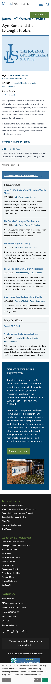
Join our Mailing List (10, 625)
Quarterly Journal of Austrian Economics (18, 513)
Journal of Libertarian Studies (23, 19)
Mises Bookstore (8, 561)
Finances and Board (10, 569)
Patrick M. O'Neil (8, 87)
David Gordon (36, 273)
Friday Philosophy (22, 273)
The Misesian (7, 529)
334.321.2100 (13, 612)
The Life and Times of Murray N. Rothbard (23, 269)
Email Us (5, 621)
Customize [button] (6, 680)
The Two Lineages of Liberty (17, 244)
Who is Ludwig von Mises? (12, 505)
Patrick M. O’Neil (12, 326)
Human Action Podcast (11, 525)
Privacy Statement (9, 581)
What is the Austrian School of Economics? (19, 509)
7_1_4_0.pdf (10, 95)
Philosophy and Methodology (14, 78)
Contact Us (6, 585)
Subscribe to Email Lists (11, 573)
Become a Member (18, 451)
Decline (37, 680)
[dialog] (25, 673)
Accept (45, 680)
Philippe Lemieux (31, 248)
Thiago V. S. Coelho (32, 225)
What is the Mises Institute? (13, 542)
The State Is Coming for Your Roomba (21, 221)
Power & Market (21, 301)
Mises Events (7, 554)
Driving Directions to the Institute (16, 546)
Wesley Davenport (37, 301)
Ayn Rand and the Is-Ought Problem (21, 334)
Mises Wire (19, 197)
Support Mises (39, 15)
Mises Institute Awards (11, 558)
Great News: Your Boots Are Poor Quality (23, 297)
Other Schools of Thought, (18, 76)
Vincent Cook (30, 197)
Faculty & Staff (8, 565)
